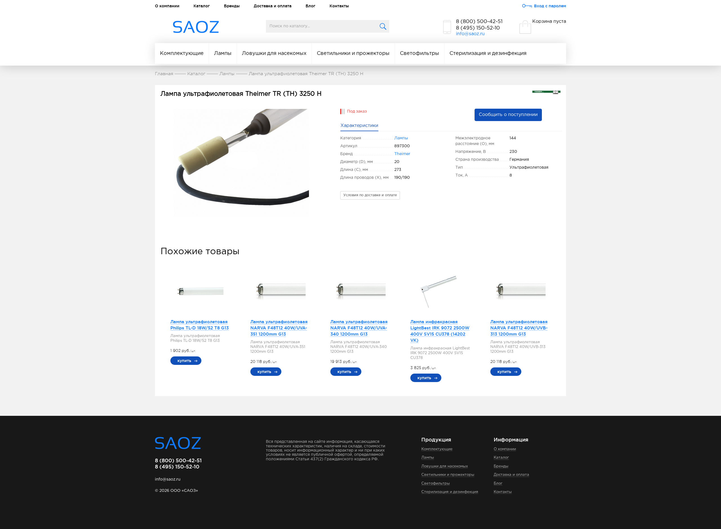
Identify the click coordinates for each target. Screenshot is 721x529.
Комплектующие (182, 53)
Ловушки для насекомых (274, 53)
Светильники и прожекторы (353, 53)
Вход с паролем (550, 6)
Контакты (339, 6)
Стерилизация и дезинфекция (488, 53)
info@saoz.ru (470, 34)
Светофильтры (419, 53)
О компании (167, 6)
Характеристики (359, 126)
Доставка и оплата (272, 6)
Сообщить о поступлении (508, 115)
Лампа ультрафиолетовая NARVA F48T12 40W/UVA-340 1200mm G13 (359, 327)
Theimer (402, 154)
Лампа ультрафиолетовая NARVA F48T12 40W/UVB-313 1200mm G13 (519, 327)
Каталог (201, 6)
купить (184, 360)
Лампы (223, 53)
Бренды (232, 6)
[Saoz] (196, 27)
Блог (310, 6)
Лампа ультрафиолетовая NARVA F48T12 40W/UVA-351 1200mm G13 (279, 327)
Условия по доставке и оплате (370, 195)
